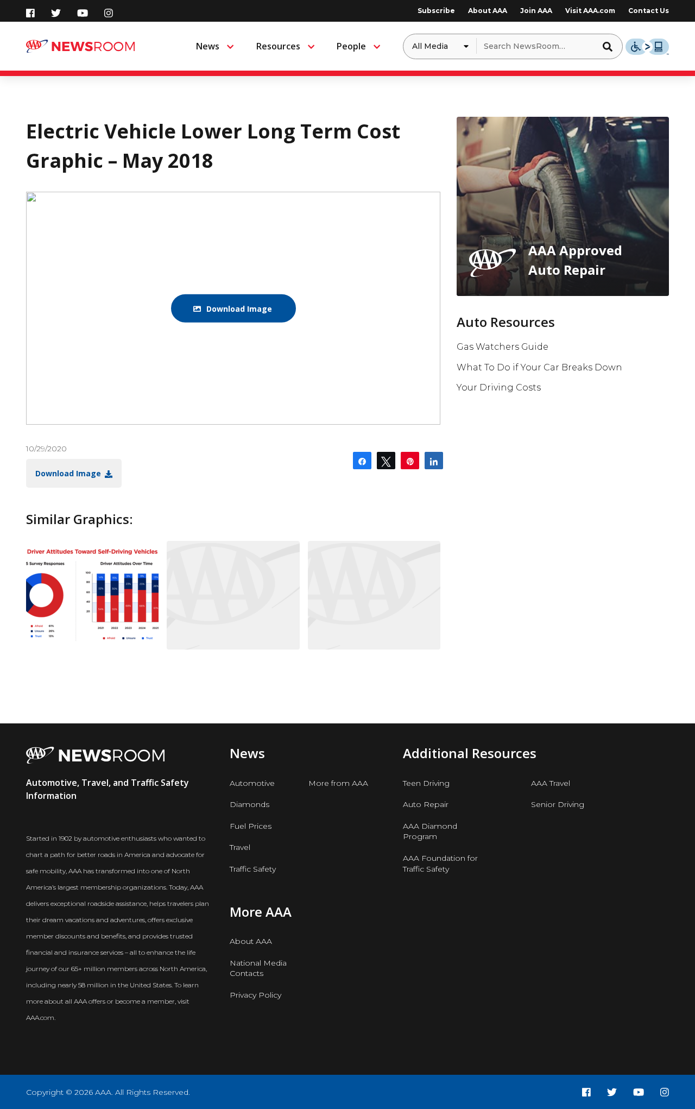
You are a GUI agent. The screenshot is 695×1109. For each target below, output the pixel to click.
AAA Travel (550, 783)
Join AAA (536, 11)
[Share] (362, 460)
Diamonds (249, 804)
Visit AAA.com (590, 11)
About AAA (487, 11)
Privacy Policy (255, 995)
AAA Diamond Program (430, 831)
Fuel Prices (250, 826)
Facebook (30, 13)
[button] (611, 46)
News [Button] (207, 46)
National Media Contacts (258, 968)
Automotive (252, 783)
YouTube (82, 13)
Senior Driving (557, 804)
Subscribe (436, 11)
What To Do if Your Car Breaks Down (539, 367)
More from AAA (338, 783)
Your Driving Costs (499, 387)
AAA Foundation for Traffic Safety (440, 863)
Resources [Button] (278, 46)
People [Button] (351, 46)
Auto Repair (425, 804)
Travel (240, 847)
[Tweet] (386, 460)
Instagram (108, 13)
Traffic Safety (253, 869)
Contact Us (648, 11)
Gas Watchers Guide (502, 347)
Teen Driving (426, 783)
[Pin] (410, 460)
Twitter (56, 13)
